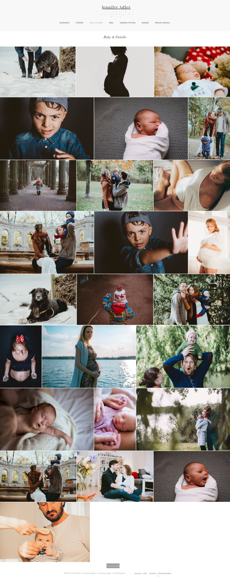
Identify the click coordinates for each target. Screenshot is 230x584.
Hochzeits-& (116, 12)
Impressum (138, 573)
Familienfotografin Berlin (116, 15)
